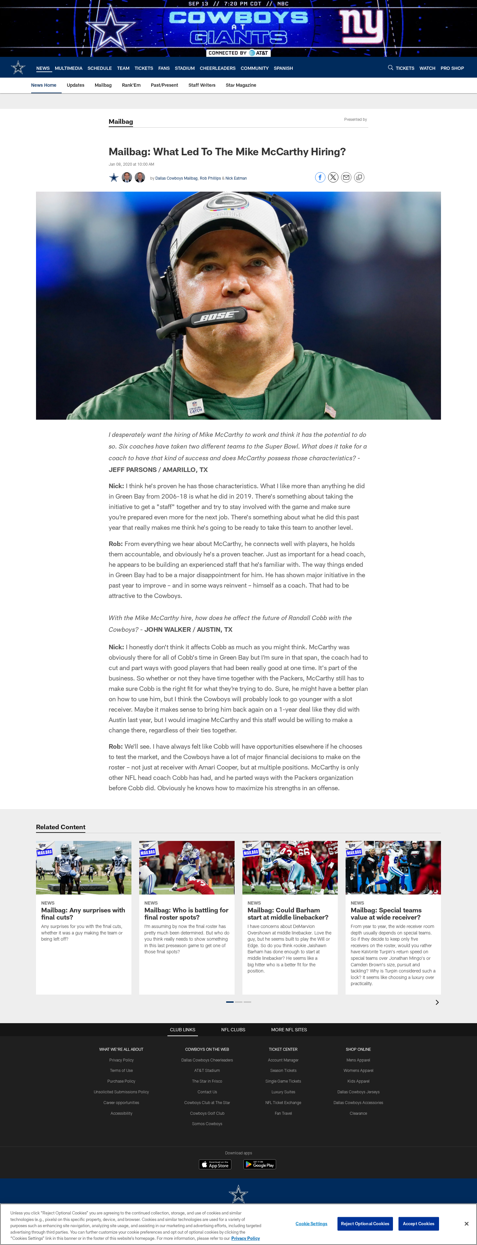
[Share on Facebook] (320, 181)
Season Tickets (283, 1070)
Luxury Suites (283, 1091)
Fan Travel (283, 1113)
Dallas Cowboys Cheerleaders (207, 1060)
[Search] (390, 67)
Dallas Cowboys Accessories (358, 1102)
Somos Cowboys (207, 1123)
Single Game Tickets (283, 1081)
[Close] (466, 1224)
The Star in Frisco (207, 1081)
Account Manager (283, 1060)
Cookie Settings (311, 1223)
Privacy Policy (121, 1060)
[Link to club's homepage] (18, 67)
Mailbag (121, 121)
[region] (238, 1224)
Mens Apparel (358, 1060)
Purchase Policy (121, 1081)
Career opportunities (121, 1102)
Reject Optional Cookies (365, 1223)
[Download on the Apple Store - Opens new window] (215, 1165)
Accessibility (121, 1113)
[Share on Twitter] (333, 181)
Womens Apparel (358, 1070)
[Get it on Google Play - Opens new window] (259, 1167)
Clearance (358, 1113)
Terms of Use (121, 1070)
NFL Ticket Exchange (283, 1102)
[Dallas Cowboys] (238, 1195)
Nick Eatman (236, 178)
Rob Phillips (210, 178)
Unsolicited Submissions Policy (121, 1091)
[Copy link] (359, 177)
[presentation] (438, 1003)
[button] (230, 1002)
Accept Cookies (418, 1223)
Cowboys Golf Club (207, 1113)
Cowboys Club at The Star (207, 1102)
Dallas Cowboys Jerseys (358, 1091)
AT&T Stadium (207, 1070)
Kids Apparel (359, 1081)
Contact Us (207, 1091)
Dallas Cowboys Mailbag (176, 178)
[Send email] (346, 181)
